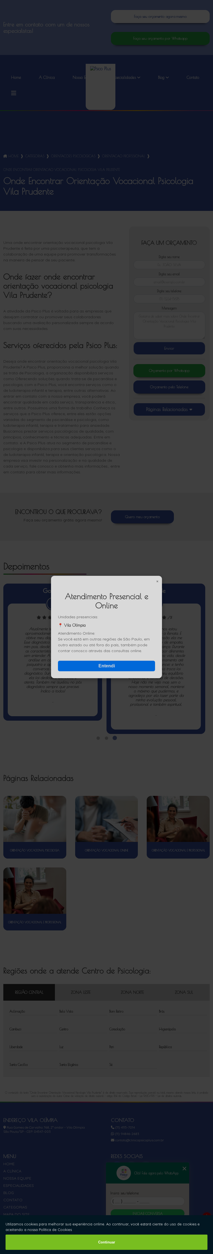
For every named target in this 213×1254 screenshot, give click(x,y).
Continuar (106, 1242)
